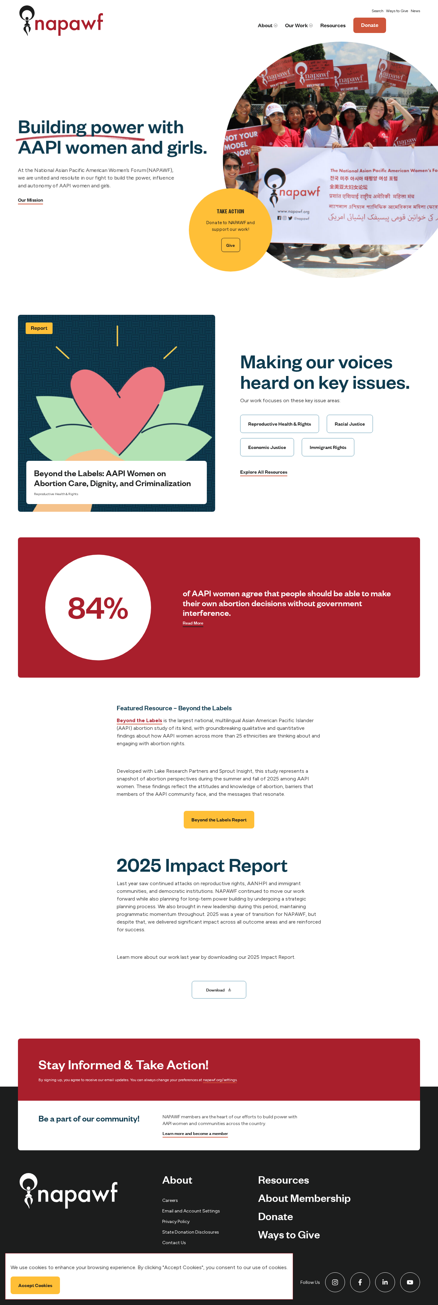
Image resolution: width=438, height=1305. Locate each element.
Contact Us (174, 1242)
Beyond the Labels (139, 720)
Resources (333, 25)
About (265, 25)
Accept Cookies (35, 1285)
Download (215, 989)
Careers (170, 1200)
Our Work (296, 25)
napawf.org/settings (220, 1080)
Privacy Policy (176, 1221)
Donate (369, 27)
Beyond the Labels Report (219, 819)
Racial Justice (350, 423)
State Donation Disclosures (190, 1232)
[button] (377, 11)
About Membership (304, 1197)
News (415, 11)
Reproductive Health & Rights (279, 423)
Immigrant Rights (328, 447)
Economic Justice (267, 447)
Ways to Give (397, 11)
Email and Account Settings (191, 1211)
